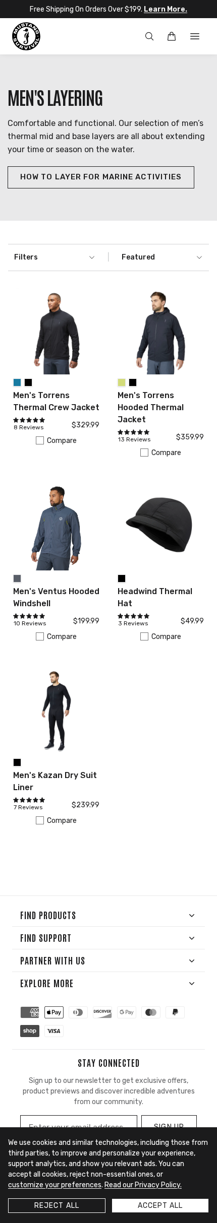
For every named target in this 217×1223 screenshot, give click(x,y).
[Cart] (171, 36)
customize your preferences (54, 1185)
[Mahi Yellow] (122, 382)
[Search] (149, 36)
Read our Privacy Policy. (143, 1185)
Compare (62, 440)
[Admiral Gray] (17, 578)
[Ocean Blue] (17, 382)
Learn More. (165, 9)
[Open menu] (195, 36)
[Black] (28, 382)
